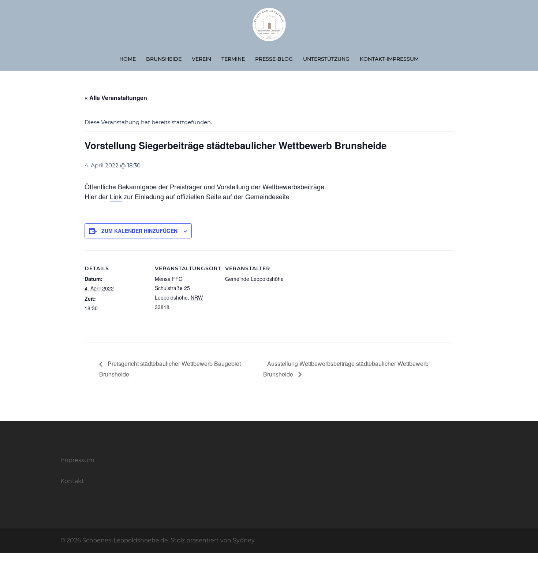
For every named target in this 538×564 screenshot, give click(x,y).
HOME (127, 59)
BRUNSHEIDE (164, 59)
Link (116, 196)
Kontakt (72, 481)
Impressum (77, 460)
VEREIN (201, 59)
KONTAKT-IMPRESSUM (389, 59)
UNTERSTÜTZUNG (326, 59)
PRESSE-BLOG (274, 59)
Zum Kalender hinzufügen (139, 230)
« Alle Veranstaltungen (116, 97)
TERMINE (233, 59)
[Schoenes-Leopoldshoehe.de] (269, 27)
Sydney (244, 540)
